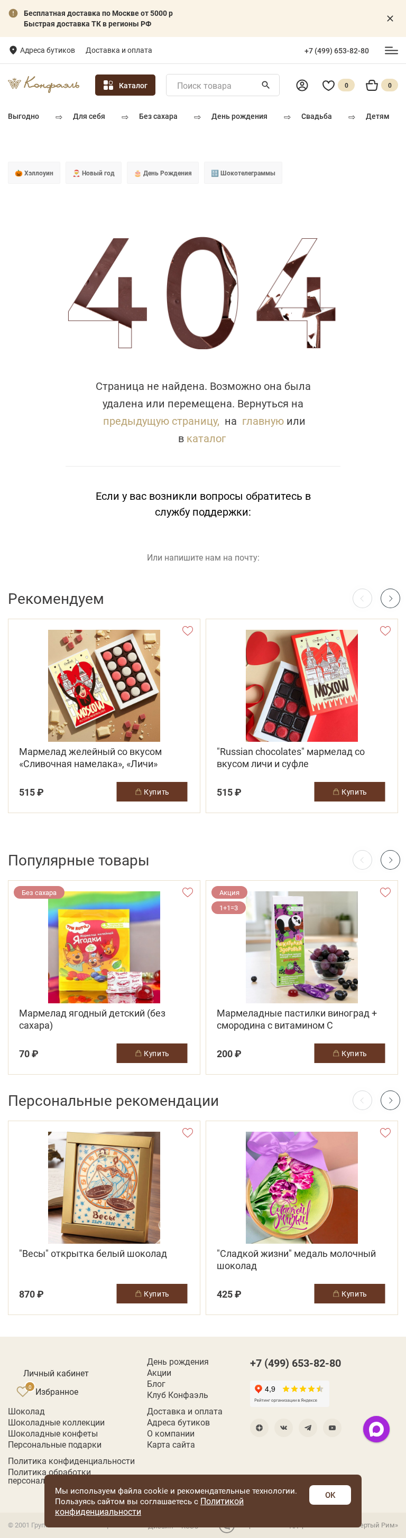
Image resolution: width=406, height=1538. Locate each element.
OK (330, 1494)
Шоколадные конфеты (53, 1433)
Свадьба (316, 116)
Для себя (89, 116)
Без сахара (158, 116)
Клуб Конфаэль (177, 1395)
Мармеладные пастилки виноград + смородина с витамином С (297, 1019)
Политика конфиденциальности (71, 1461)
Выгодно (23, 116)
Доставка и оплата (119, 50)
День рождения (239, 116)
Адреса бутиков (47, 50)
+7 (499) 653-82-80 (336, 50)
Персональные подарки (55, 1444)
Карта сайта (171, 1444)
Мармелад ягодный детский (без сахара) (92, 1019)
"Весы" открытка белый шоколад (93, 1253)
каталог (206, 438)
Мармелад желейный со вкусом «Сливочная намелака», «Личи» (90, 757)
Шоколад (26, 1411)
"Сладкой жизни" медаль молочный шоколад (296, 1259)
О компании (171, 1433)
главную (263, 420)
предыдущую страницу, (161, 420)
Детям (378, 116)
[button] (390, 598)
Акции (159, 1372)
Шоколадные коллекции (56, 1422)
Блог (156, 1383)
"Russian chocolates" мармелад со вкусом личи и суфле (291, 757)
